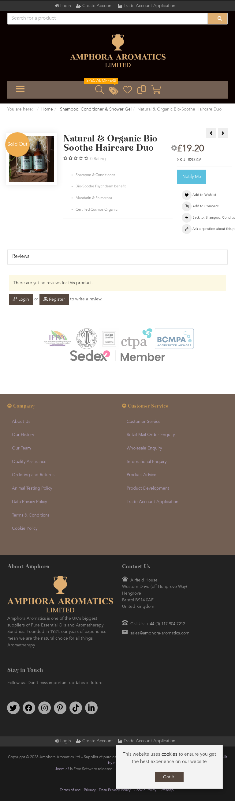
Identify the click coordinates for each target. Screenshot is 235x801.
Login (65, 6)
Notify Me (191, 177)
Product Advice (141, 475)
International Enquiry (146, 462)
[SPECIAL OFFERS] (113, 91)
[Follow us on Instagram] (44, 708)
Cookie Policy (24, 528)
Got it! (169, 777)
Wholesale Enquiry (144, 448)
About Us (21, 421)
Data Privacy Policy (29, 502)
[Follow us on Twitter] (13, 708)
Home (47, 109)
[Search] (217, 18)
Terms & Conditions (31, 515)
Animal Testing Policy (32, 488)
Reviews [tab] (20, 256)
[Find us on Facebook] (28, 708)
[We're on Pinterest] (60, 708)
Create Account (97, 6)
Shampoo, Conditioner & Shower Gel (95, 109)
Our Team (21, 448)
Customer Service (144, 421)
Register (56, 299)
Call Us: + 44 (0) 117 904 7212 (157, 624)
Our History (23, 435)
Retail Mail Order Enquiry (151, 435)
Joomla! (62, 769)
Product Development (148, 488)
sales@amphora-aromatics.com (159, 633)
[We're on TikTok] (75, 708)
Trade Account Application (149, 6)
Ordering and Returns (33, 475)
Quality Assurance (29, 462)
